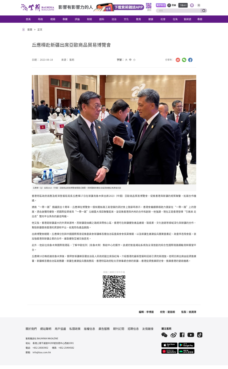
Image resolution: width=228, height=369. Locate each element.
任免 (175, 19)
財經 (89, 19)
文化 (126, 19)
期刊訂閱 (118, 329)
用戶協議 (60, 329)
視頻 (52, 19)
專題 (199, 19)
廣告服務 (104, 329)
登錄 (174, 5)
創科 (101, 19)
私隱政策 (74, 329)
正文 (39, 29)
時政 (40, 19)
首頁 (28, 19)
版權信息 (89, 329)
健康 (150, 19)
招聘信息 (133, 329)
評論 (77, 19)
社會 (163, 19)
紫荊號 (187, 19)
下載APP (183, 5)
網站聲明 (45, 329)
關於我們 (31, 329)
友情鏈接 (147, 329)
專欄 (65, 19)
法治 (114, 19)
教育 (138, 19)
